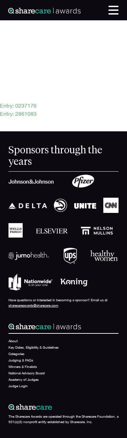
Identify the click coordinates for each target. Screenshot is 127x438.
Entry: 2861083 (18, 114)
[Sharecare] (44, 10)
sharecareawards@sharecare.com (33, 305)
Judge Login (18, 386)
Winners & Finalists (22, 367)
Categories (16, 354)
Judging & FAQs (20, 360)
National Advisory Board (26, 373)
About (13, 341)
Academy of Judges (23, 379)
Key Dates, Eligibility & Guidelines (33, 347)
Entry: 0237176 (18, 106)
